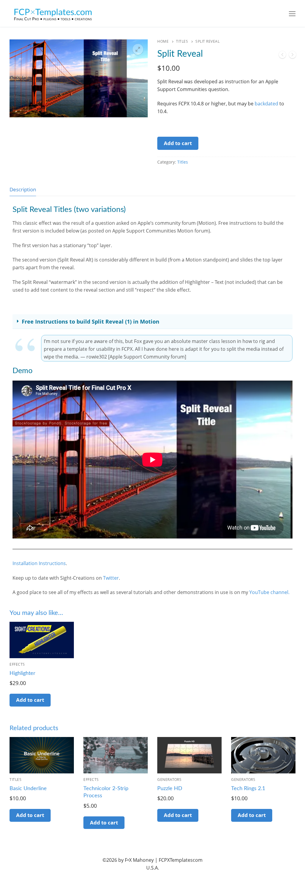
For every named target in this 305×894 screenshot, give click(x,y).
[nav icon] (292, 13)
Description (23, 189)
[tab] (23, 189)
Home (163, 41)
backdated (266, 103)
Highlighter (22, 673)
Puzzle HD (169, 788)
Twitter (111, 578)
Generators (169, 779)
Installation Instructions (39, 563)
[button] (138, 49)
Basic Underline (28, 788)
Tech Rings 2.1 (248, 788)
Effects (17, 664)
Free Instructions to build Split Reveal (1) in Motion (90, 321)
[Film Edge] (282, 56)
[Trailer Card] (292, 56)
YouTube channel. (269, 592)
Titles (182, 41)
